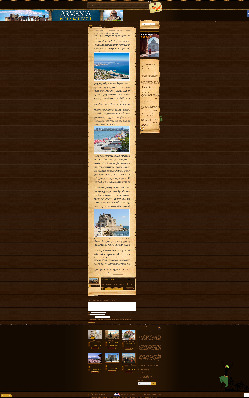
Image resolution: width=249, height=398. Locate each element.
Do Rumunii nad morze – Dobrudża (96, 25)
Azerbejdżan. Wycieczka (112, 340)
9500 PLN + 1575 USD (131, 346)
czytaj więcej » (155, 98)
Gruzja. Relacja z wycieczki (149, 101)
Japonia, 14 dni (95, 364)
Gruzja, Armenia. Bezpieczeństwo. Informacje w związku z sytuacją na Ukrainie (151, 77)
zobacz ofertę (129, 288)
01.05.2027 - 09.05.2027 (113, 365)
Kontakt (147, 362)
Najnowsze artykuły (151, 64)
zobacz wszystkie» (149, 129)
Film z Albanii (146, 92)
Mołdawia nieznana (107, 276)
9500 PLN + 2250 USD (97, 369)
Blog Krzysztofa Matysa (149, 385)
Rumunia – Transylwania (118, 274)
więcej (105, 397)
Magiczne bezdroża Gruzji (108, 279)
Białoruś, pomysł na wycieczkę (150, 361)
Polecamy (90, 326)
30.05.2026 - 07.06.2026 (97, 342)
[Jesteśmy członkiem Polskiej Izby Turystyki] (117, 385)
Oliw (140, 365)
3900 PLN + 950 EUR (95, 285)
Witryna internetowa (91, 316)
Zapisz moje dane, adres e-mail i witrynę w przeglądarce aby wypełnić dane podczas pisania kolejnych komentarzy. (110, 319)
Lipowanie (127, 263)
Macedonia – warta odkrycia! (149, 113)
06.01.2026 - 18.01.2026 (130, 343)
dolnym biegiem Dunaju (102, 36)
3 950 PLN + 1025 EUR (97, 345)
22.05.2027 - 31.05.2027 (130, 366)
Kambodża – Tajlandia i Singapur (129, 341)
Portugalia (95, 340)
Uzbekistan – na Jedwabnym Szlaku (111, 363)
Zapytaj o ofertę (6, 395)
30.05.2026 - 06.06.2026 (113, 342)
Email (89, 314)
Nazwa (89, 312)
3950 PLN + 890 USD (114, 345)
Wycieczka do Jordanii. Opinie (150, 66)
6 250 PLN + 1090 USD (114, 368)
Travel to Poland (158, 385)
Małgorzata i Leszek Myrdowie (146, 354)
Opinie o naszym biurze (143, 326)
